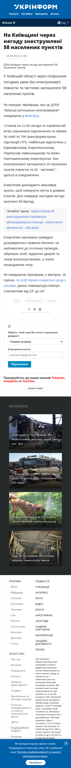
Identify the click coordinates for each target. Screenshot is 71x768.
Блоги (40, 609)
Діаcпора (16, 637)
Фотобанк (26, 13)
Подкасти (42, 581)
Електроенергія (34, 301)
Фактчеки (16, 609)
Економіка (17, 603)
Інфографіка (44, 615)
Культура (16, 632)
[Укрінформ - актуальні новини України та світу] (35, 7)
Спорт (14, 643)
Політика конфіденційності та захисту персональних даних (21, 710)
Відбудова (17, 592)
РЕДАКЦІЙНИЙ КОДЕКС (20, 729)
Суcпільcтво (18, 626)
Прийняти (35, 762)
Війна (14, 586)
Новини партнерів (43, 628)
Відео (39, 604)
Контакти (16, 664)
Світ (13, 615)
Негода (51, 301)
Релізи (40, 649)
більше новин (35, 388)
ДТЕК (17, 301)
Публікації (42, 587)
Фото (39, 598)
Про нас (16, 659)
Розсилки (16, 736)
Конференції (44, 635)
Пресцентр (41, 13)
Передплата (18, 670)
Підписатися (19, 364)
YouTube (28, 381)
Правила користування (19, 683)
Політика (16, 598)
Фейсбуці (32, 116)
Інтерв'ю (42, 592)
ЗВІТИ (14, 722)
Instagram (10, 381)
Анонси (55, 13)
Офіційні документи (43, 642)
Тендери (16, 690)
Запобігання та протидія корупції (21, 698)
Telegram (58, 377)
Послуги (14, 13)
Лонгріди (42, 621)
